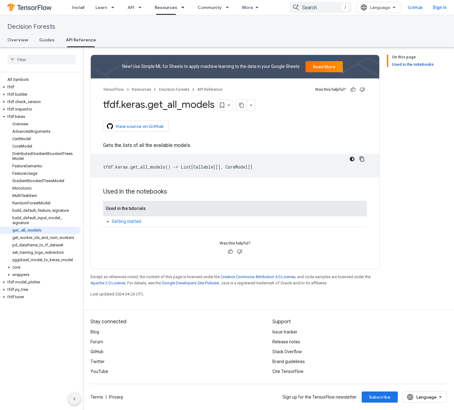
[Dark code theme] (352, 159)
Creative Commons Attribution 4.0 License (258, 276)
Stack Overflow (287, 351)
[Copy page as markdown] (241, 105)
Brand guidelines (288, 361)
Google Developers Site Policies (190, 283)
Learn (101, 7)
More (247, 7)
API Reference (81, 40)
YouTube (99, 371)
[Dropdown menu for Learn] (114, 7)
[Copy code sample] (362, 159)
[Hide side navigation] (74, 399)
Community (210, 7)
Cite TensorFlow (288, 371)
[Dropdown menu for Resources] (184, 7)
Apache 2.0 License (107, 283)
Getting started (126, 221)
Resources (166, 7)
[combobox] (320, 7)
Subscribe (379, 397)
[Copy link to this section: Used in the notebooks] (173, 192)
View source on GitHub (140, 126)
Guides (47, 40)
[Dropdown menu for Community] (229, 7)
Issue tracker (284, 331)
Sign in (440, 7)
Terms (96, 397)
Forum (96, 341)
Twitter (97, 361)
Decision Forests (31, 27)
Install (78, 7)
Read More (324, 66)
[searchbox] (41, 60)
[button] (40, 87)
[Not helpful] (362, 89)
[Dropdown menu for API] (141, 7)
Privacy (116, 397)
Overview (17, 40)
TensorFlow (113, 89)
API (131, 7)
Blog (94, 331)
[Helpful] (353, 89)
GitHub (415, 7)
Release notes (286, 341)
